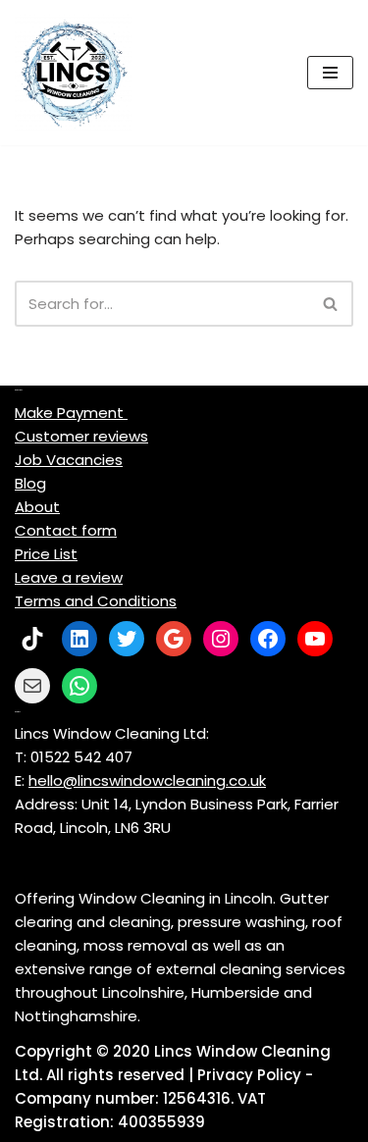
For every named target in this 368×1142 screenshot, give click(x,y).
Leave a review (69, 577)
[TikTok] (32, 638)
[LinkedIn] (79, 638)
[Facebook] (268, 638)
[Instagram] (220, 638)
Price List (46, 554)
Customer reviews (81, 436)
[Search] (331, 304)
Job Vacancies (69, 459)
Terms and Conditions (96, 601)
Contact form (66, 530)
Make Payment (71, 412)
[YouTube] (315, 638)
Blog (30, 483)
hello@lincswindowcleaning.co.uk (147, 780)
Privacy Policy (249, 1074)
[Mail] (32, 685)
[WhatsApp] (79, 685)
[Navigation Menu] (330, 72)
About (37, 506)
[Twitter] (126, 638)
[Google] (173, 638)
